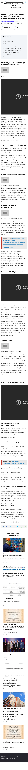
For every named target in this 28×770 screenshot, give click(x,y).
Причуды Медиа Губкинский (13, 48)
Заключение (8, 54)
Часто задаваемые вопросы (12, 57)
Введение (8, 44)
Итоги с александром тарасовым (13, 573)
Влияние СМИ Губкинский (12, 52)
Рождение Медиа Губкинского (13, 50)
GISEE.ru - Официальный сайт (14, 5)
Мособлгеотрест (8, 654)
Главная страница (5, 11)
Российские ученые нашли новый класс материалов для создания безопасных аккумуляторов (13, 555)
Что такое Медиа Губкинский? (13, 46)
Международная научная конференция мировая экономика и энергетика (13, 742)
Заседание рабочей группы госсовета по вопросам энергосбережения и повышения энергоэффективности (13, 681)
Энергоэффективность (8, 21)
